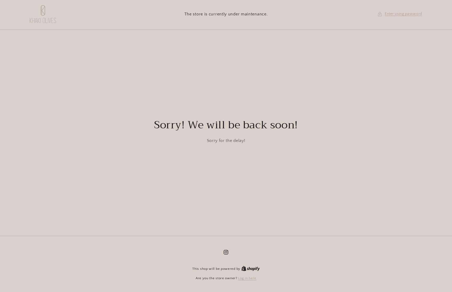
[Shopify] (250, 269)
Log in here (247, 278)
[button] (399, 14)
